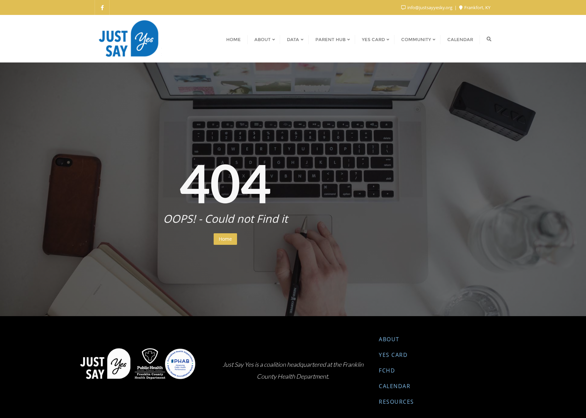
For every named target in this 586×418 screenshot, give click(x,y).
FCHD (387, 370)
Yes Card (393, 355)
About (389, 339)
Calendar (394, 386)
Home (225, 239)
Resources (396, 401)
